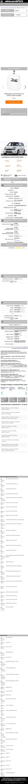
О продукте (7, 782)
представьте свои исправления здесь (20, 348)
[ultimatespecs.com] (14, 1)
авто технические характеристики (8, 7)
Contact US (21, 782)
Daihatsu (18, 7)
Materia (23, 7)
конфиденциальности (14, 782)
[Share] (26, 4)
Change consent (24, 780)
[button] (25, 87)
